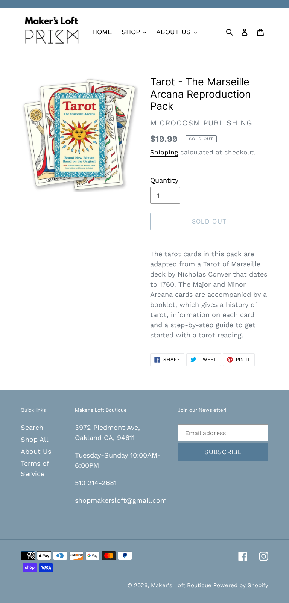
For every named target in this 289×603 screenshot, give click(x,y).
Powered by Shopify (240, 585)
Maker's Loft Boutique (182, 585)
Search (32, 427)
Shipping (164, 152)
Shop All (35, 439)
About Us (36, 451)
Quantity (164, 180)
